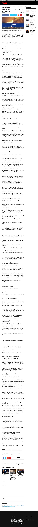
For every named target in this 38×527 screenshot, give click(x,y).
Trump (11, 454)
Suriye (8, 454)
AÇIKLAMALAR (11, 473)
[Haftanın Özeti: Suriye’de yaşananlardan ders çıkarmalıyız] (27, 15)
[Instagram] (32, 0)
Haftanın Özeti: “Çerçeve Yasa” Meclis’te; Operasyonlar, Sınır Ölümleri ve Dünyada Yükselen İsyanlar (20, 475)
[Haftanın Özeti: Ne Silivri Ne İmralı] (5, 471)
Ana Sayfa (3, 6)
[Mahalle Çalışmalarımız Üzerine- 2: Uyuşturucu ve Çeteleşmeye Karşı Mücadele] (27, 20)
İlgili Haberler (4, 467)
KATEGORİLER (7, 6)
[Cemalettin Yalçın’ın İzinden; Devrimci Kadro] (27, 11)
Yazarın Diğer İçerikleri (10, 467)
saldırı (3, 454)
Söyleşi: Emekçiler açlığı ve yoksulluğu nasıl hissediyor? (20, 464)
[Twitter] (34, 0)
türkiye (14, 454)
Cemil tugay (13, 449)
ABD (6, 449)
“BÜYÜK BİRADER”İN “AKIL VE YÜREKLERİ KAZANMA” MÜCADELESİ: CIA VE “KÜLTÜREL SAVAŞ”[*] (33, 26)
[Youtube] (35, 0)
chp (16, 449)
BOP (10, 449)
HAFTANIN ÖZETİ (12, 6)
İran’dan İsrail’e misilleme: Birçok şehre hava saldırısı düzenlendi (7, 464)
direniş (19, 449)
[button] (35, 3)
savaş (5, 454)
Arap (8, 449)
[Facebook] (31, 0)
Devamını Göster (30, 34)
